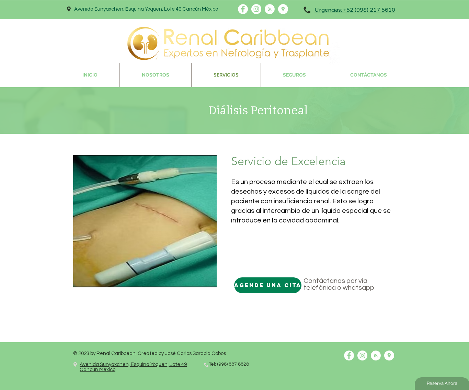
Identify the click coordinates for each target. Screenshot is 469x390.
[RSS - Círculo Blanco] (376, 355)
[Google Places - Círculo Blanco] (389, 355)
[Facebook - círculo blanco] (349, 355)
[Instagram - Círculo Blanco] (362, 355)
